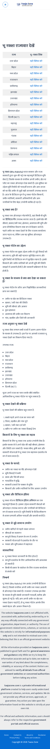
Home (6, 735)
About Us (30, 735)
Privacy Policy (14, 737)
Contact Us (17, 735)
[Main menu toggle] (5, 4)
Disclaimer (42, 735)
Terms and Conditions (32, 737)
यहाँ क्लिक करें (36, 61)
